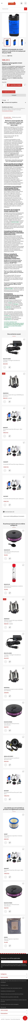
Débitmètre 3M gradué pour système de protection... (13, 586)
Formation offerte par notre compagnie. (10, 1004)
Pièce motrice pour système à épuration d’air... (11, 758)
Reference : (4, 55)
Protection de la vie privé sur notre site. (10, 997)
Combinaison (7, 315)
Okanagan (15, 304)
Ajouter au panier (14, 85)
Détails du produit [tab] (16, 117)
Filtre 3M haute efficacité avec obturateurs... (11, 552)
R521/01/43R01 (15, 222)
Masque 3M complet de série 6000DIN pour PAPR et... (13, 690)
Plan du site (3, 1007)
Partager (8, 100)
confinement (8, 318)
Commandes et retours (7, 111)
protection (8, 306)
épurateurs (8, 319)
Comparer (14, 95)
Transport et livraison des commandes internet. (11, 988)
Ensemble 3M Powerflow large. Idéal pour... (14, 464)
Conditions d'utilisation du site (8, 991)
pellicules (8, 308)
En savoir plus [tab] (7, 117)
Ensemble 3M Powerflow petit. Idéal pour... (14, 498)
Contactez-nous (4, 985)
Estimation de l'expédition (14, 102)
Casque (10, 302)
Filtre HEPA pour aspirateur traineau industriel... (13, 836)
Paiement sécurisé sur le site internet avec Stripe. (12, 994)
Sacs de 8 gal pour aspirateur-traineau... (11, 939)
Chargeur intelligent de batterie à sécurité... (11, 361)
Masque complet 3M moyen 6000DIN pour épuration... (13, 395)
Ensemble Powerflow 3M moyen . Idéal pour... (12, 430)
